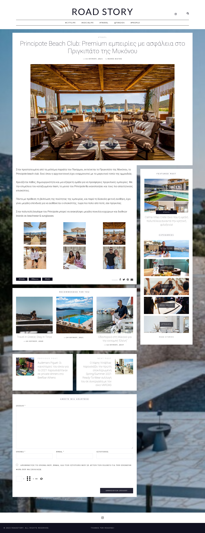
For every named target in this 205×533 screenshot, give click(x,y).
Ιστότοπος (102, 452)
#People (135, 23)
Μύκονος (35, 279)
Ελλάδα (22, 279)
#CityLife (70, 23)
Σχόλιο (21, 406)
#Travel (104, 23)
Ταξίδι (48, 279)
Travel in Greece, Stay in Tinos (34, 336)
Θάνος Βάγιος (115, 59)
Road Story (102, 11)
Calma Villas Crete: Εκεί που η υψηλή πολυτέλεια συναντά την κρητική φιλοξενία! (166, 221)
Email (60, 452)
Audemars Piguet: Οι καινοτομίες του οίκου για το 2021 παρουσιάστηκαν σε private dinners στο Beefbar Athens (53, 370)
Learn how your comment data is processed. (77, 499)
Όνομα (20, 452)
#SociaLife (88, 23)
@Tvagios (119, 23)
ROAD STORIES (166, 337)
